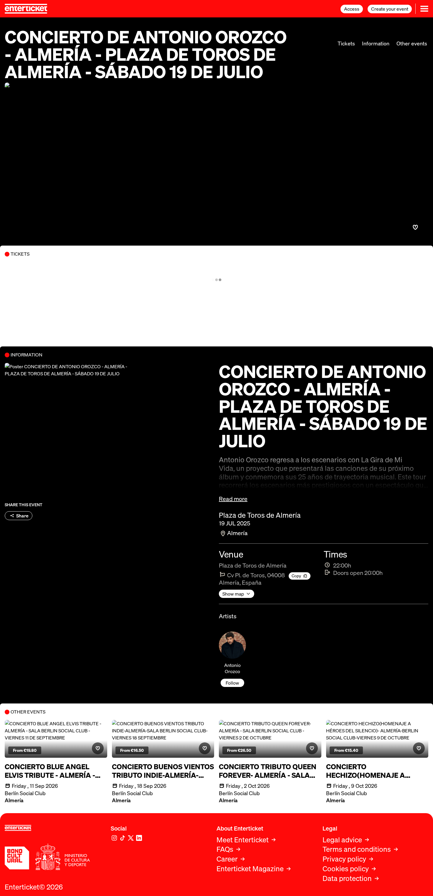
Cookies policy (346, 868)
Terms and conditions (357, 849)
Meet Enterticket (242, 840)
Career (227, 859)
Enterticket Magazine (250, 868)
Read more (233, 498)
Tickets (346, 43)
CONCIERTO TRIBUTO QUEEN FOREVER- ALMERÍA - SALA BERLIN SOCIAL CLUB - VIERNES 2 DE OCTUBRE (267, 771)
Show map (233, 594)
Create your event (389, 9)
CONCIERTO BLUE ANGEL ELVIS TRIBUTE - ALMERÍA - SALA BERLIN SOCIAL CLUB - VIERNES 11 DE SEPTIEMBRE (52, 771)
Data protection (347, 878)
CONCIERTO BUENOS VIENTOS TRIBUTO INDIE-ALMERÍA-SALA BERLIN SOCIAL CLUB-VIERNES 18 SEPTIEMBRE (163, 771)
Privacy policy (344, 859)
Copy (296, 575)
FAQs (224, 849)
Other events (411, 43)
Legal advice (342, 840)
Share (22, 515)
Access (351, 9)
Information (375, 43)
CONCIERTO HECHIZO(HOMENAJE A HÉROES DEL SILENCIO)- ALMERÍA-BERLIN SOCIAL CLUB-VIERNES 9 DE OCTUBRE (376, 771)
